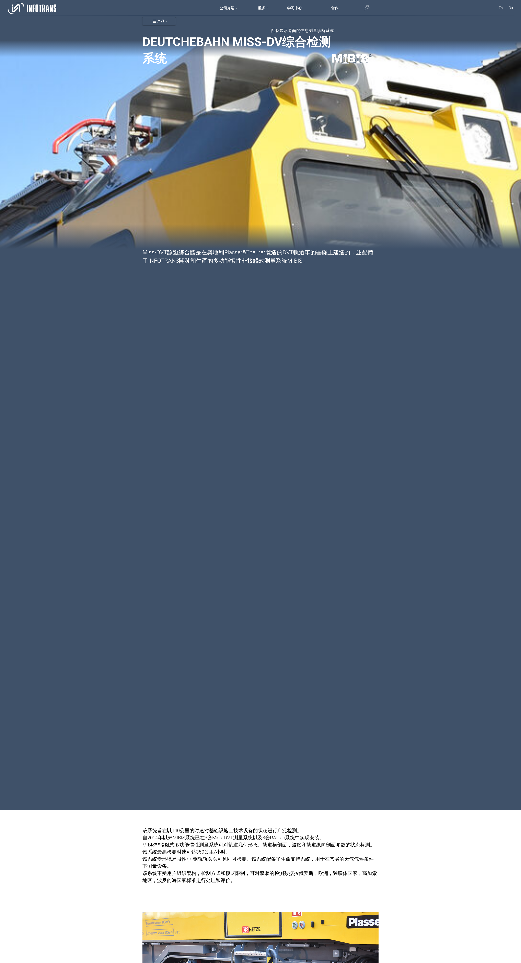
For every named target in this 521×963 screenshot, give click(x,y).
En (501, 8)
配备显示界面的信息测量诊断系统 (302, 30)
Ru (511, 8)
